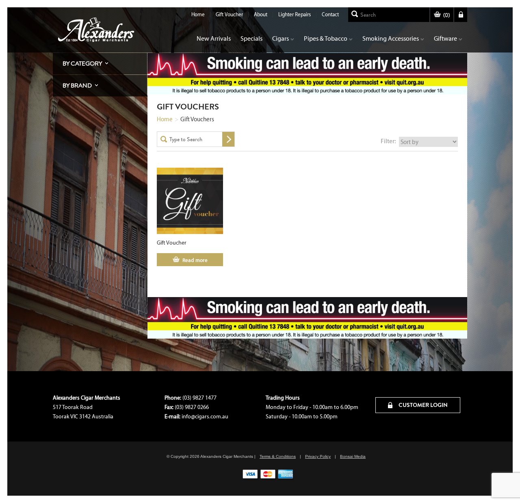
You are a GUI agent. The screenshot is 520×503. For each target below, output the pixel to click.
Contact (330, 14)
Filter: (388, 141)
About (260, 14)
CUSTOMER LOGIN (422, 405)
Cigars (280, 38)
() (446, 15)
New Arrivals (214, 38)
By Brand (77, 85)
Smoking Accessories (390, 38)
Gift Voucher (229, 14)
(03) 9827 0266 (192, 407)
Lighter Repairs (294, 14)
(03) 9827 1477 (199, 397)
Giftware (445, 38)
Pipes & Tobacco (325, 38)
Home (198, 14)
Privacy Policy (318, 456)
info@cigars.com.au (205, 416)
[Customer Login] (460, 14)
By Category (82, 63)
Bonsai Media (353, 456)
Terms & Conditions (278, 456)
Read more (195, 260)
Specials (251, 38)
